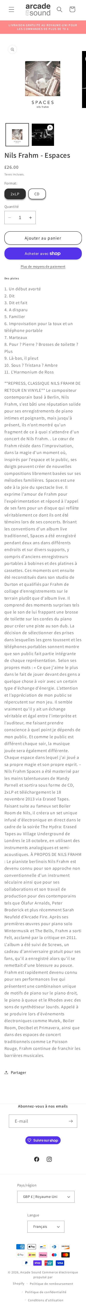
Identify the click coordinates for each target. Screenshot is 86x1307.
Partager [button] (18, 1072)
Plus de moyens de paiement (43, 266)
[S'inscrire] (70, 1121)
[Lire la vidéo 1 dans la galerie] (43, 134)
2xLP (15, 193)
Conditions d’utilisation (46, 1300)
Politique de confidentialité (45, 1292)
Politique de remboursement (51, 1283)
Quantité (11, 206)
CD (37, 193)
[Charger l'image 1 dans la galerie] (17, 134)
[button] (11, 9)
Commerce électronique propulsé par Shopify (45, 1277)
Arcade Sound (30, 1272)
